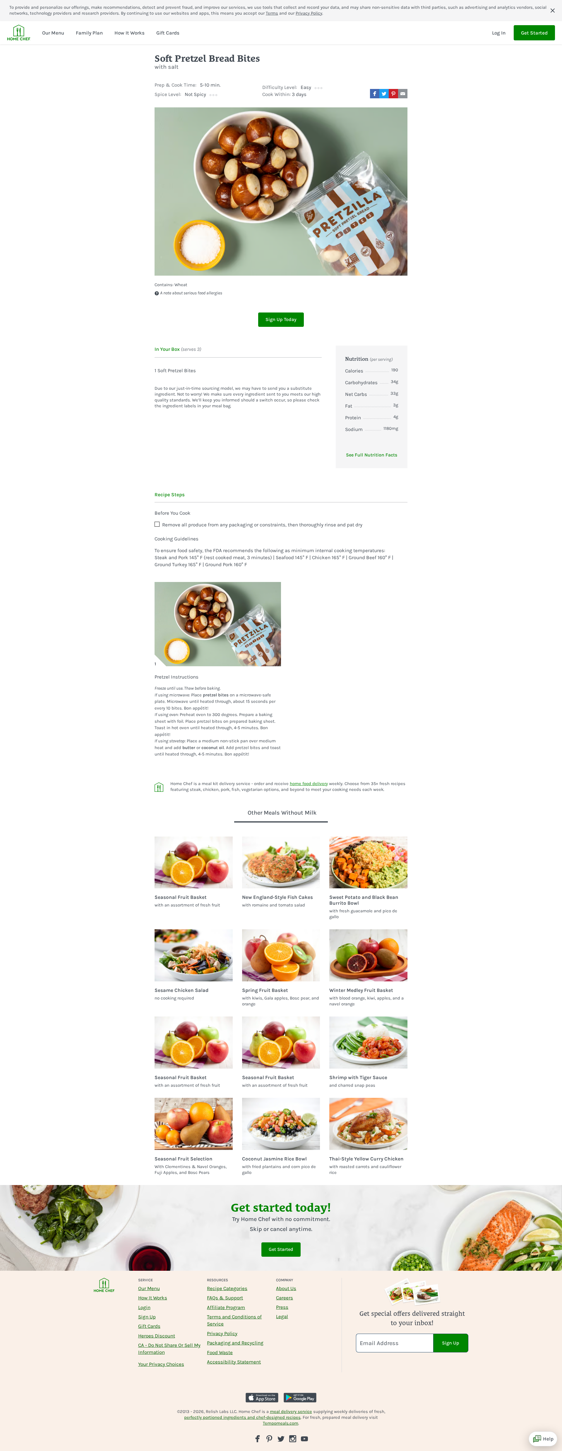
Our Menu (149, 1288)
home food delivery (309, 783)
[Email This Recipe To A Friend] (402, 93)
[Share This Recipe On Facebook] (374, 93)
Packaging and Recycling (235, 1343)
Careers (284, 1298)
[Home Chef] (18, 33)
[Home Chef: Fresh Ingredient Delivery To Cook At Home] (104, 1289)
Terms (272, 13)
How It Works (152, 1298)
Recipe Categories (227, 1288)
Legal (282, 1316)
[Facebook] (257, 1438)
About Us (286, 1288)
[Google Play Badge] (300, 1397)
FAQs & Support (225, 1298)
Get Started (534, 33)
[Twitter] (281, 1438)
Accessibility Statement (234, 1362)
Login (144, 1307)
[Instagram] (292, 1438)
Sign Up (147, 1317)
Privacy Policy (309, 13)
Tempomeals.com (280, 1423)
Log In (499, 33)
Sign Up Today (281, 319)
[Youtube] (304, 1438)
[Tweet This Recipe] (384, 93)
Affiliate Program (226, 1307)
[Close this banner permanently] (552, 10)
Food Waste (220, 1352)
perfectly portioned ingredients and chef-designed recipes (242, 1417)
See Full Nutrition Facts (371, 455)
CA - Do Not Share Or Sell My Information (169, 1348)
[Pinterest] (269, 1438)
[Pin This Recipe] (393, 93)
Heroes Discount (156, 1336)
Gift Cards (149, 1326)
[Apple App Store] (262, 1397)
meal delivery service (291, 1411)
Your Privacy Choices (161, 1364)
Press (282, 1307)
